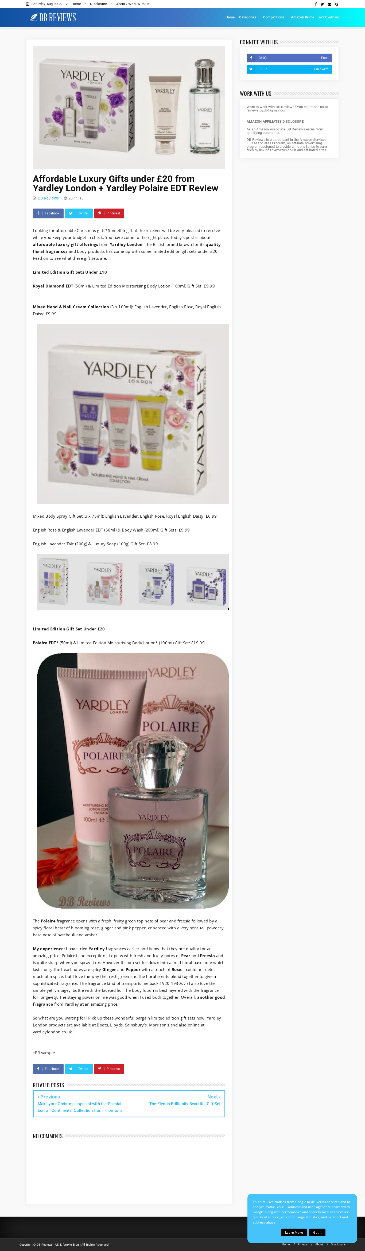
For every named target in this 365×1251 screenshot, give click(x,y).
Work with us (329, 17)
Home (76, 4)
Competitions (273, 17)
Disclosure (98, 4)
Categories (248, 17)
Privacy (303, 1244)
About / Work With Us (133, 4)
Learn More (294, 1232)
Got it (317, 1232)
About (319, 1244)
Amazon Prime (302, 17)
